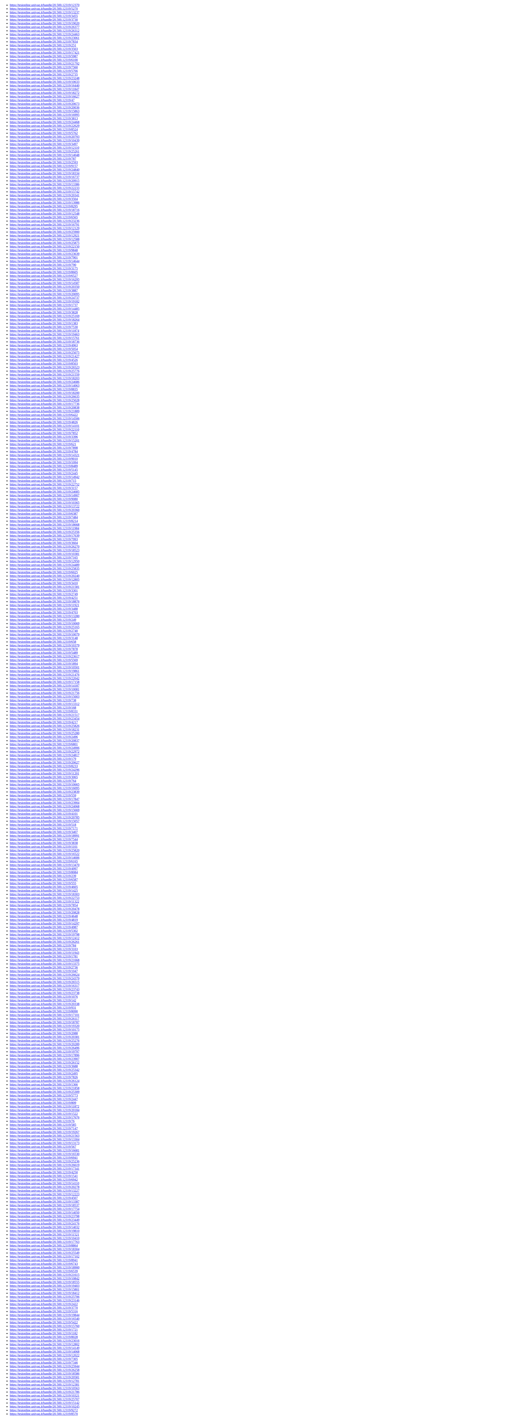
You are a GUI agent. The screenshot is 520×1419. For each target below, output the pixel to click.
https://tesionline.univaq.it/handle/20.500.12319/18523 (44, 550)
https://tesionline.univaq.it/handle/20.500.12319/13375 (44, 963)
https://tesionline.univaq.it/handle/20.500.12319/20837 (44, 740)
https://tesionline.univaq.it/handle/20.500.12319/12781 (44, 1381)
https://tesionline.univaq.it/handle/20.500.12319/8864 (44, 1245)
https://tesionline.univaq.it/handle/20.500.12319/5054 (44, 349)
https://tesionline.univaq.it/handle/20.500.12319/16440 (44, 85)
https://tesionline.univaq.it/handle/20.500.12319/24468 (44, 122)
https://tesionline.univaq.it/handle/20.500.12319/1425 (44, 890)
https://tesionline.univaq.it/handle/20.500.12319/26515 (44, 982)
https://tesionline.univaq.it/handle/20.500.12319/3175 (44, 268)
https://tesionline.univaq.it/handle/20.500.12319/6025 (44, 572)
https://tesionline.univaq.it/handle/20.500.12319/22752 (44, 484)
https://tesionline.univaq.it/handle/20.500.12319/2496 (44, 737)
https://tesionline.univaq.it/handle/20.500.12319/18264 (44, 319)
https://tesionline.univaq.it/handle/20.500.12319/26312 (44, 30)
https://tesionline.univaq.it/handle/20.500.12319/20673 (44, 104)
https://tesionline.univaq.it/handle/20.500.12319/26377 (44, 27)
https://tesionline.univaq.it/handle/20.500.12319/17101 (44, 1015)
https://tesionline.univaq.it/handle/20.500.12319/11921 (44, 605)
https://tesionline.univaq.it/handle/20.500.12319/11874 (44, 330)
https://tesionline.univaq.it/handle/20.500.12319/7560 (44, 67)
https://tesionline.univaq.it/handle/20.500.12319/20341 (44, 195)
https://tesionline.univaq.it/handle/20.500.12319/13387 (44, 1201)
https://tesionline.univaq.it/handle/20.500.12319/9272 (44, 1410)
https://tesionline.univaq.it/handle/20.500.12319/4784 (44, 451)
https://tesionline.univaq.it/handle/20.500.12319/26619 (44, 1165)
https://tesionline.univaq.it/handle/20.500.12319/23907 (44, 1059)
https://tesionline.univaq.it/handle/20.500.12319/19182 (44, 301)
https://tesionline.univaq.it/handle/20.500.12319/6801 (44, 744)
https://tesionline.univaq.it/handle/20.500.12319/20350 (44, 286)
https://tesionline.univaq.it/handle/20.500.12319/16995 (44, 114)
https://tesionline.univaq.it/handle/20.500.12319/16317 (44, 985)
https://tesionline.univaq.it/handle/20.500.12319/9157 (44, 166)
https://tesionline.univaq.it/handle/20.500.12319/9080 (44, 499)
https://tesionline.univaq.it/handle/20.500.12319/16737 (44, 177)
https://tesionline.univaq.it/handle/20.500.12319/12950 (44, 561)
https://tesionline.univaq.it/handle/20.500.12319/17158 (44, 682)
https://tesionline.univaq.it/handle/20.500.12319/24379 (44, 978)
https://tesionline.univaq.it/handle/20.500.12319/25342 (44, 1070)
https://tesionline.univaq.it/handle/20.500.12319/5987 (44, 56)
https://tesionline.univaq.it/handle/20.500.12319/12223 (44, 1194)
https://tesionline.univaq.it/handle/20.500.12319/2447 (44, 1099)
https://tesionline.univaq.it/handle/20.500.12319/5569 (44, 660)
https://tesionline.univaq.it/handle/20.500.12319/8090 (44, 1011)
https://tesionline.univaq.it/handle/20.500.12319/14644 (44, 261)
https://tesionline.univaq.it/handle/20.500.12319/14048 (44, 155)
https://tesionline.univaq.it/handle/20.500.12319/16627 (44, 96)
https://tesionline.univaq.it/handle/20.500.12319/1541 (44, 1176)
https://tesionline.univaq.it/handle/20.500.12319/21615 (44, 1274)
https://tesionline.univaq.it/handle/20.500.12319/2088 (44, 1033)
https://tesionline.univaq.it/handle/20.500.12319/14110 (44, 1183)
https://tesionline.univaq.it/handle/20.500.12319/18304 (44, 1249)
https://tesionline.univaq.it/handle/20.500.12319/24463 (44, 34)
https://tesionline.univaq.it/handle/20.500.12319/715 (43, 480)
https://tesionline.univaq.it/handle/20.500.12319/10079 (44, 634)
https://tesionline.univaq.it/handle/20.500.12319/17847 (44, 799)
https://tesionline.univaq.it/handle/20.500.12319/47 (42, 100)
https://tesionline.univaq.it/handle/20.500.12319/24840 (44, 169)
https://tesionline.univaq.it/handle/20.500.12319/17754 (44, 1209)
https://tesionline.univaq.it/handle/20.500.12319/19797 (44, 1051)
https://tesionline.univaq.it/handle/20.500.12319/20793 (44, 136)
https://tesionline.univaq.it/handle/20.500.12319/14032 (44, 1227)
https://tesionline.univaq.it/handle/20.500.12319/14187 (44, 685)
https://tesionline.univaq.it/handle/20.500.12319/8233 (44, 766)
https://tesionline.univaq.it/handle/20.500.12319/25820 (44, 850)
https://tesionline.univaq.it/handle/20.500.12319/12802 (44, 1344)
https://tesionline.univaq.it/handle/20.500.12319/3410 (44, 583)
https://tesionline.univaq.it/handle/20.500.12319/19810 (44, 1231)
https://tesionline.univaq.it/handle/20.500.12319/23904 (44, 802)
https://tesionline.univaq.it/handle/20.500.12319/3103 (44, 949)
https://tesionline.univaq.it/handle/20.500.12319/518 (43, 824)
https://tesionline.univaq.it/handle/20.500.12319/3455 (44, 16)
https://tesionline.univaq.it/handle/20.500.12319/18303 (44, 894)
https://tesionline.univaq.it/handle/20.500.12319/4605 (44, 887)
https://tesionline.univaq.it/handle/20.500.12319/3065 (44, 777)
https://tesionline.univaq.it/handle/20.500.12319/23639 (44, 254)
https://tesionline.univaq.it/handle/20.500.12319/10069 (44, 623)
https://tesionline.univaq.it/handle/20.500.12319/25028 (44, 400)
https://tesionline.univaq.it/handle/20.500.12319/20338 (44, 1004)
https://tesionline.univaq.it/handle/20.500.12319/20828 (44, 912)
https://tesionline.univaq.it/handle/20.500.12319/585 (43, 1124)
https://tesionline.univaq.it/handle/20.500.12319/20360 (44, 510)
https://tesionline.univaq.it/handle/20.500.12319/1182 (44, 1333)
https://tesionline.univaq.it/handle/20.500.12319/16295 (44, 279)
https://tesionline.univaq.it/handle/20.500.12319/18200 (44, 393)
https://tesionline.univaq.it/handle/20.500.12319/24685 (44, 491)
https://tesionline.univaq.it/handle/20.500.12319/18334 (44, 173)
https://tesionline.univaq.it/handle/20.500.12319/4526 (44, 360)
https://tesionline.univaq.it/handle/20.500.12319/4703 (44, 612)
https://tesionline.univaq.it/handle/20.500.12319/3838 (44, 843)
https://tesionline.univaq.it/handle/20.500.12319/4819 (44, 920)
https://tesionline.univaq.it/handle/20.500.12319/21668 (44, 960)
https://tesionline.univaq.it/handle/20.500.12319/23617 (44, 656)
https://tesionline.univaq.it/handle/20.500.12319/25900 (44, 232)
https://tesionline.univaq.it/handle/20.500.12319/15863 (44, 111)
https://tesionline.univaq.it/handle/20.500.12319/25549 (44, 1253)
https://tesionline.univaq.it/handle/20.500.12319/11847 (44, 89)
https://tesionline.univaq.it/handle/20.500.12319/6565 (44, 217)
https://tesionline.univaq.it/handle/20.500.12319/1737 (44, 305)
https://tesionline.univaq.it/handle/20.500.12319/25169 (44, 316)
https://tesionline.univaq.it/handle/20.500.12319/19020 (44, 23)
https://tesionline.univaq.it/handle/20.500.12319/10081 (44, 689)
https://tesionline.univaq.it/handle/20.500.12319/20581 (44, 1377)
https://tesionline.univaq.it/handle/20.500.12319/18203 (44, 378)
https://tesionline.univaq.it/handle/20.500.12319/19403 (44, 1285)
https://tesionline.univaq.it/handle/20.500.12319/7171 (44, 828)
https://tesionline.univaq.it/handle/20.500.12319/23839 (44, 791)
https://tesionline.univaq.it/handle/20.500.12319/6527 (44, 275)
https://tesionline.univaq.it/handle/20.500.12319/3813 (44, 118)
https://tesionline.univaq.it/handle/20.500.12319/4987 (44, 927)
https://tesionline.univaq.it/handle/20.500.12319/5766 (44, 71)
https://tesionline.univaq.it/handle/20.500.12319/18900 (44, 1267)
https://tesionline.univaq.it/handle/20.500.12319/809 (43, 1103)
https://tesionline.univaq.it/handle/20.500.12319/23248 (44, 78)
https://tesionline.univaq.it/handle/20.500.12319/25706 (44, 1296)
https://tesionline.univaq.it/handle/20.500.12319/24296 (44, 770)
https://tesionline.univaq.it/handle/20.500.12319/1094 (44, 462)
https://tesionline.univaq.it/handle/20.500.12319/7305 (44, 1359)
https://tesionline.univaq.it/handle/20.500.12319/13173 (44, 1143)
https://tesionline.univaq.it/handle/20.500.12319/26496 (44, 1048)
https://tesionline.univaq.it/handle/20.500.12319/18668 (44, 524)
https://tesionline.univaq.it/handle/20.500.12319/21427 (44, 356)
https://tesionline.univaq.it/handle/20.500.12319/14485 (44, 308)
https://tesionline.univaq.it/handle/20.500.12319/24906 (44, 748)
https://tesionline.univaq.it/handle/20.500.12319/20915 (44, 180)
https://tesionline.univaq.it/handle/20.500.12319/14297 (44, 923)
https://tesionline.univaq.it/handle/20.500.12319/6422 (44, 415)
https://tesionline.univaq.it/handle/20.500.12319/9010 (44, 458)
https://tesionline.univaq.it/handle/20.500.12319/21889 (44, 411)
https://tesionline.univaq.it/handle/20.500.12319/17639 (44, 535)
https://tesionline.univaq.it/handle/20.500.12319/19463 (44, 334)
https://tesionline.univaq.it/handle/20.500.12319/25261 (44, 151)
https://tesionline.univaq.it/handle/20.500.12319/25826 (44, 726)
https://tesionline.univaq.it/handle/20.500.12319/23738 (44, 993)
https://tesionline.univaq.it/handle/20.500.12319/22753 (44, 898)
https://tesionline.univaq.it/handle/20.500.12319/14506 (44, 418)
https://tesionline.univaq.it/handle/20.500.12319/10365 (44, 502)
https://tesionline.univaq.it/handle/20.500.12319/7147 (44, 1128)
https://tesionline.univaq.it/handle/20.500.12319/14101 (44, 426)
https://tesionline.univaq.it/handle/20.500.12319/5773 (44, 1095)
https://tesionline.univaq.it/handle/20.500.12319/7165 (44, 557)
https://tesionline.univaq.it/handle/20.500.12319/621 (43, 444)
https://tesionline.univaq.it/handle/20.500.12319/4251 (44, 598)
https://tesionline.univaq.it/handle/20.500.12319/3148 (44, 638)
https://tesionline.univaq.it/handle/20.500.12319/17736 (44, 404)
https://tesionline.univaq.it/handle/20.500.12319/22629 (44, 125)
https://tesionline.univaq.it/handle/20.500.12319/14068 (44, 1351)
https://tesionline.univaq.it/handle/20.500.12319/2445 (44, 473)
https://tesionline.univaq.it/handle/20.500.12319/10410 (44, 1238)
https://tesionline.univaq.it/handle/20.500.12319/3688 (44, 1066)
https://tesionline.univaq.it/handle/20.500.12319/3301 (44, 590)
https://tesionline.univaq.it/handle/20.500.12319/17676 (44, 1117)
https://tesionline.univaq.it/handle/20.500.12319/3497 (44, 144)
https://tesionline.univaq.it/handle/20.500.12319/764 (43, 780)
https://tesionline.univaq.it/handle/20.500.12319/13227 (44, 1190)
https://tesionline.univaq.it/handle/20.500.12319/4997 (44, 868)
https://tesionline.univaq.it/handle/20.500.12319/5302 (44, 931)
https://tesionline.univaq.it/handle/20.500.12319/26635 (44, 396)
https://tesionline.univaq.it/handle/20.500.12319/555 (43, 883)
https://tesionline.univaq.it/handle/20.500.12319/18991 (44, 835)
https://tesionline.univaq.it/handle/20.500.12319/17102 (44, 1256)
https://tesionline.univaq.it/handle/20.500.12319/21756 (44, 693)
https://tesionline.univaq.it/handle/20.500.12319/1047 (44, 971)
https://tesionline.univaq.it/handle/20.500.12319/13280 (44, 616)
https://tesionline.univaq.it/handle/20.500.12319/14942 (44, 477)
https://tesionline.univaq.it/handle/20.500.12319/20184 (44, 1110)
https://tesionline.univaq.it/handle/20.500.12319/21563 (44, 1135)
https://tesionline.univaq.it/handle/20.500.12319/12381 (44, 1384)
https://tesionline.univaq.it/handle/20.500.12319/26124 (44, 1081)
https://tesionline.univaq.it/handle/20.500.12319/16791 (44, 224)
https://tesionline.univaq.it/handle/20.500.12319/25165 (44, 627)
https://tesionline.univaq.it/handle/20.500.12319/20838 (44, 407)
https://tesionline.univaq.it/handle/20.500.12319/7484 (44, 517)
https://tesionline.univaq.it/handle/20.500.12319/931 (43, 1007)
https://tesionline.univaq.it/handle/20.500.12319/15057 (44, 821)
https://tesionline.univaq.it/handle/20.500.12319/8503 (44, 363)
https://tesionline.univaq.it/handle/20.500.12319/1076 (44, 996)
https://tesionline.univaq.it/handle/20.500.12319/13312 (44, 704)
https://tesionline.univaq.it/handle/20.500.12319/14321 (44, 455)
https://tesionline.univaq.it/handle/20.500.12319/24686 (44, 382)
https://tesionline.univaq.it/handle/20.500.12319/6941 (44, 1157)
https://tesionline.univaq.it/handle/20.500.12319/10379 (44, 645)
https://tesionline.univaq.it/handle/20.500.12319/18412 (44, 1293)
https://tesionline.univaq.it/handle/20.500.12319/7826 (44, 1077)
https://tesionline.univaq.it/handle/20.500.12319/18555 (44, 1282)
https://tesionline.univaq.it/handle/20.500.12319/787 (43, 158)
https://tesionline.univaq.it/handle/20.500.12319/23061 (44, 38)
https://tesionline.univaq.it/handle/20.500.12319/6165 (44, 861)
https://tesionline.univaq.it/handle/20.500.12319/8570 (44, 1414)
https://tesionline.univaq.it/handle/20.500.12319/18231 (44, 729)
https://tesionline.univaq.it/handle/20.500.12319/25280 (44, 733)
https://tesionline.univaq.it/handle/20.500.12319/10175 (44, 1029)
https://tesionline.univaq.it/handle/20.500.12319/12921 (44, 235)
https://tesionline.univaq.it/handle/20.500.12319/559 (43, 795)
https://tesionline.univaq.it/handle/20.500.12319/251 (43, 45)
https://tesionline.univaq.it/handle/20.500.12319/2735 (44, 74)
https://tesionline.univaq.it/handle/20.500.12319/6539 (44, 1271)
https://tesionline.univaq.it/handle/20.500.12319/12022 (44, 1355)
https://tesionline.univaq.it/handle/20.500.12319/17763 (44, 1242)
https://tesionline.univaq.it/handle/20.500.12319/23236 (44, 221)
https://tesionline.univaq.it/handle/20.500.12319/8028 (44, 1337)
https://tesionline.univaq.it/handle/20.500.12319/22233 (44, 188)
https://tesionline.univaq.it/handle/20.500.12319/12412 (44, 938)
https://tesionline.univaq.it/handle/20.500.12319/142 (43, 1000)
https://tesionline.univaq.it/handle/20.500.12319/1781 (44, 956)
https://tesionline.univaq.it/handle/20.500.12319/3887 (44, 290)
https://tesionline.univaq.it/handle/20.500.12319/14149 (44, 1348)
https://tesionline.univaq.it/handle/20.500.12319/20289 (44, 1044)
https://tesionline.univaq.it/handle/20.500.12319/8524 (44, 129)
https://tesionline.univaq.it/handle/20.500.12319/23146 (44, 1300)
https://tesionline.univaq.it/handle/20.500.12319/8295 (44, 206)
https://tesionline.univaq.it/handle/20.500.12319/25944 (44, 1366)
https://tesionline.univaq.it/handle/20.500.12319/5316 (44, 1311)
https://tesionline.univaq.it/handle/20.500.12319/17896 (44, 1055)
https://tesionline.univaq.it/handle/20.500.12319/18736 (44, 341)
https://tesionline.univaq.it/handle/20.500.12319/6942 (44, 1179)
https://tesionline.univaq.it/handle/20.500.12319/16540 (44, 1318)
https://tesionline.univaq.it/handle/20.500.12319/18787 (44, 1022)
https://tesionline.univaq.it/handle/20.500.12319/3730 (44, 19)
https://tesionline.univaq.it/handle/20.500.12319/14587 (44, 283)
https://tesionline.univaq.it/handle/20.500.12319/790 (43, 265)
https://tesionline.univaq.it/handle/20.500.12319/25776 (44, 371)
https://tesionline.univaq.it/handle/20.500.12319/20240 (44, 576)
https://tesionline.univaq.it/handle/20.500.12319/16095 (44, 788)
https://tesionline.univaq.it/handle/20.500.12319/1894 (44, 663)
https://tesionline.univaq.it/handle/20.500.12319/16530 (44, 1154)
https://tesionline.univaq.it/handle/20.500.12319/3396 (44, 437)
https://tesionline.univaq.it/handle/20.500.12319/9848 (44, 250)
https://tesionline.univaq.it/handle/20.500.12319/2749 (44, 594)
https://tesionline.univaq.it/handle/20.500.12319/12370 (44, 5)
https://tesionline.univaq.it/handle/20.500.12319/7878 (44, 649)
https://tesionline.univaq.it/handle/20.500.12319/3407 (44, 832)
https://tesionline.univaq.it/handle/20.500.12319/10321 (44, 1395)
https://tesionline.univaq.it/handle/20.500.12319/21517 (44, 715)
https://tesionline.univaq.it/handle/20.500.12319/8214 (44, 521)
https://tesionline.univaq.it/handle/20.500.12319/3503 (44, 49)
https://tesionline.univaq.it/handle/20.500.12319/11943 (44, 952)
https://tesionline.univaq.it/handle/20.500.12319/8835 (44, 389)
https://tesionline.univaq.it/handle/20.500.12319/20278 (44, 1187)
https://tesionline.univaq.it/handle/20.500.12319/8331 (44, 711)
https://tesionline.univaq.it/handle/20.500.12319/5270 (44, 8)
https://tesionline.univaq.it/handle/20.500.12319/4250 (44, 1172)
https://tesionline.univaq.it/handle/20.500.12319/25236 (44, 1161)
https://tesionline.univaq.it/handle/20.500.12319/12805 (44, 579)
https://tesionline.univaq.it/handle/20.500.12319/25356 (44, 532)
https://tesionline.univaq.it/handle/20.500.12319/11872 (44, 1106)
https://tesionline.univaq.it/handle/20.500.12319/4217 (44, 722)
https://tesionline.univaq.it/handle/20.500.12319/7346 (44, 1362)
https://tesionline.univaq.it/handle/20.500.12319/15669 (44, 810)
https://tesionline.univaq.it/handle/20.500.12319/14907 (44, 495)
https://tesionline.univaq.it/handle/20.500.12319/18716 (44, 210)
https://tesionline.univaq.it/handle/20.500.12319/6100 (44, 60)
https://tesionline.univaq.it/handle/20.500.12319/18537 (44, 1205)
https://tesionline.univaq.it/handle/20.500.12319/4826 (44, 422)
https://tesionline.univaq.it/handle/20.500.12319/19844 (44, 1315)
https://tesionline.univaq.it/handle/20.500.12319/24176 (44, 1223)
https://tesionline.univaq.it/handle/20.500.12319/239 (43, 876)
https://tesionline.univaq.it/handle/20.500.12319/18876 (44, 601)
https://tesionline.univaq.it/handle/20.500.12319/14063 (44, 385)
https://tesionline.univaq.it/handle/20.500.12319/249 (43, 619)
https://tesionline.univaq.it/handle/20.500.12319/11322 (44, 901)
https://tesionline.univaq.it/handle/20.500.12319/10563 (44, 1388)
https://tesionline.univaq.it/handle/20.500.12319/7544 (44, 839)
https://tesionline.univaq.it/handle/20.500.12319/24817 (44, 755)
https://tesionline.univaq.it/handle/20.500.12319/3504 (44, 199)
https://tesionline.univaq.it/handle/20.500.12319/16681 (44, 1150)
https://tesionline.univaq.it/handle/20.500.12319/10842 (44, 1278)
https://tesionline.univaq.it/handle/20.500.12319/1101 (44, 846)
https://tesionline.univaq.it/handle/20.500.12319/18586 (44, 1373)
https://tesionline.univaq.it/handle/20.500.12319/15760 (44, 1326)
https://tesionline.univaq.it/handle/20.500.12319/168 (43, 707)
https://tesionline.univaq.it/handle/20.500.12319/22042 (44, 678)
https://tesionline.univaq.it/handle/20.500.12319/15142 (44, 1403)
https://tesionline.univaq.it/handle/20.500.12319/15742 (44, 191)
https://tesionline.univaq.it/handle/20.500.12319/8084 (44, 872)
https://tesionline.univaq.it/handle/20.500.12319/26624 (44, 974)
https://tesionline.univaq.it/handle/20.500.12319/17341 (44, 1168)
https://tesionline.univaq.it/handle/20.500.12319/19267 (44, 1132)
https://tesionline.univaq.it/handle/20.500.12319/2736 (44, 967)
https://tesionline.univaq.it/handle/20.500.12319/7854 (44, 905)
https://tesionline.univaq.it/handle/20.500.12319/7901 (44, 257)
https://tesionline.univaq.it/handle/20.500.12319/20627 (44, 762)
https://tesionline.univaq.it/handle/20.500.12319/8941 (44, 1260)
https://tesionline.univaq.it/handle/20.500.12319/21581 (44, 587)
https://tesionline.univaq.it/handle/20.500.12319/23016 (44, 1340)
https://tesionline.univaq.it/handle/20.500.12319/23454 (44, 718)
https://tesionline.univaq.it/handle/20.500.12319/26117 (44, 1018)
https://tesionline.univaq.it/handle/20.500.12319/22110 (44, 429)
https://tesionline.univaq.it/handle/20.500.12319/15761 (44, 338)
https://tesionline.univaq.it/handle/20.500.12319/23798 (44, 1216)
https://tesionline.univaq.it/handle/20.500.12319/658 (43, 641)
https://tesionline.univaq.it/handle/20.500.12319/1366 (44, 1084)
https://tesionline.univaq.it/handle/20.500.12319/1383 (44, 323)
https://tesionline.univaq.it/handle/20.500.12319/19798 (44, 934)
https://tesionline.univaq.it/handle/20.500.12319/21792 (44, 63)
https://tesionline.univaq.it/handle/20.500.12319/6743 (44, 1264)
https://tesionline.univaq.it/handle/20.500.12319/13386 (44, 184)
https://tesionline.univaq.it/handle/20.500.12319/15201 (44, 440)
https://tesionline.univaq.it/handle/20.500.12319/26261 (44, 941)
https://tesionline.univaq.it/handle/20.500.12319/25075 (44, 352)
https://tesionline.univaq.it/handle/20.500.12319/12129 (44, 228)
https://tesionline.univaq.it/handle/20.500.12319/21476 (44, 674)
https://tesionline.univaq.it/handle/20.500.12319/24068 (44, 806)
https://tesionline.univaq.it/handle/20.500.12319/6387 (44, 513)
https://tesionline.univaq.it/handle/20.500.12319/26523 (44, 367)
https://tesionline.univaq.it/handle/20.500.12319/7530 (44, 327)
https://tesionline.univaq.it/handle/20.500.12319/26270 (44, 546)
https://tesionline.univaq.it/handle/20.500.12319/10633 (44, 82)
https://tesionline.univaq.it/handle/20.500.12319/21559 (44, 374)
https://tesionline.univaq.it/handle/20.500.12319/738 (43, 700)
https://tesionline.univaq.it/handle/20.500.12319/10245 (44, 1406)
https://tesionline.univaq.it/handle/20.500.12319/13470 (44, 865)
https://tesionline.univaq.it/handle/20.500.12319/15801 (44, 1289)
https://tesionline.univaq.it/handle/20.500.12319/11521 (44, 1234)
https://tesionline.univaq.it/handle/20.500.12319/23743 (44, 989)
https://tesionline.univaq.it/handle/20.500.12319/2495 (44, 1073)
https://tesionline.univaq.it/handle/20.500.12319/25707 (44, 1399)
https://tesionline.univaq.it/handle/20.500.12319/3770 (44, 1307)
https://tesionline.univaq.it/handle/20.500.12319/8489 (44, 466)
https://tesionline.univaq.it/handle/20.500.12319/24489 (44, 565)
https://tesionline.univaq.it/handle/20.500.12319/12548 (44, 213)
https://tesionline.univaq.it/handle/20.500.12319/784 (43, 945)
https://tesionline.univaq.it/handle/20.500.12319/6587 (44, 879)
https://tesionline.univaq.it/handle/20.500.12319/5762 (44, 133)
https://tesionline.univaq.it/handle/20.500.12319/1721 (44, 1329)
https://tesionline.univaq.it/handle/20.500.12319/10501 (44, 667)
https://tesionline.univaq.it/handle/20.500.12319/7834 (44, 41)
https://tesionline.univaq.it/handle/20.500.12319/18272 (44, 93)
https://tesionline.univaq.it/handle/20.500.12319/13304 (44, 1139)
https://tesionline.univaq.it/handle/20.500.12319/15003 (44, 696)
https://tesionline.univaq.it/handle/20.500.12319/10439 (44, 140)
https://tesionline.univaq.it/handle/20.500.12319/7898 (44, 447)
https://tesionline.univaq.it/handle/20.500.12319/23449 (44, 1220)
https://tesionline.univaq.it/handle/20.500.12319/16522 (44, 854)
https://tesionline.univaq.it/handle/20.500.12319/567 (43, 1146)
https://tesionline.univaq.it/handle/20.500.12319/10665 (44, 784)
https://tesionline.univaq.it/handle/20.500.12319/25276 (44, 1040)
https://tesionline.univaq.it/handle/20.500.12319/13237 (44, 12)
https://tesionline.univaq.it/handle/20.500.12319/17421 (44, 52)
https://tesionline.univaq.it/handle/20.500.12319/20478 (44, 909)
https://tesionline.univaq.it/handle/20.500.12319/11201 (44, 773)
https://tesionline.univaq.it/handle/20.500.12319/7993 (44, 539)
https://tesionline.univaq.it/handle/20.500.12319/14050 (44, 1212)
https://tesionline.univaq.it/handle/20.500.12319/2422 (44, 1304)
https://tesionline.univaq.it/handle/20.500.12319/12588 (44, 239)
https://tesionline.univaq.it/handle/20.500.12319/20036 (44, 107)
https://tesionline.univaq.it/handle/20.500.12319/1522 (44, 1113)
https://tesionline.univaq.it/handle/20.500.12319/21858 (44, 1088)
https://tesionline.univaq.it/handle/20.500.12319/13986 (44, 202)
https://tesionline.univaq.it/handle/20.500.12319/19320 (44, 1026)
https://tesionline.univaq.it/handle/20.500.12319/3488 (44, 608)
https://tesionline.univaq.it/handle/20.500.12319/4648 (44, 916)
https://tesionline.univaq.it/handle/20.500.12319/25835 (44, 568)
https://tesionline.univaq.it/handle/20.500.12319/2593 (44, 162)
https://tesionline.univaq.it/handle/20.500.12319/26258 (44, 1370)
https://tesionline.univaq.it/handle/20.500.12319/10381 (44, 554)
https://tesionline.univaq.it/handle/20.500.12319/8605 (44, 272)
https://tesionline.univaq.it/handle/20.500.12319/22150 (44, 246)
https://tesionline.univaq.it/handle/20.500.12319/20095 (44, 294)
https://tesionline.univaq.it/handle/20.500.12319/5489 (44, 652)
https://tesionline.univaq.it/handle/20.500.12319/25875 (44, 243)
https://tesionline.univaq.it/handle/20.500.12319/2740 (44, 630)
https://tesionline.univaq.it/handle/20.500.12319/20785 (44, 817)
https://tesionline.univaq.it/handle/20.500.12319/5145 (44, 469)
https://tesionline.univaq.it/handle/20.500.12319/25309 (44, 1092)
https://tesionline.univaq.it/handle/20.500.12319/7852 (44, 433)
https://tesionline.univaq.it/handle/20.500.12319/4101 (44, 813)
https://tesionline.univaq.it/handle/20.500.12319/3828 (44, 312)
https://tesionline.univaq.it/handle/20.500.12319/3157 (44, 488)
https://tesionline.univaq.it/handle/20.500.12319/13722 (44, 506)
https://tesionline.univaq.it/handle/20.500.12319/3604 (44, 543)
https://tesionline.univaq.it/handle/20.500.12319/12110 (44, 147)
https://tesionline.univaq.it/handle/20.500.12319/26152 (44, 1062)
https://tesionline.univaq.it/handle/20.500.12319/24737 (44, 297)
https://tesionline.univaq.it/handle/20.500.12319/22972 (44, 751)
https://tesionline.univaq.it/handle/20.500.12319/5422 (44, 1322)
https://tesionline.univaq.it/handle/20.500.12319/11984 (44, 528)
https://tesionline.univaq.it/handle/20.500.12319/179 (43, 759)
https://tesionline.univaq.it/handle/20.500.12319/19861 (44, 671)
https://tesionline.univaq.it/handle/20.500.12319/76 (42, 1121)
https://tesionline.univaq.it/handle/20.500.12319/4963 (44, 345)
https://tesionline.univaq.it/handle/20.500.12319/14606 (44, 857)
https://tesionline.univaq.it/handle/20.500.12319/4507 (44, 1198)
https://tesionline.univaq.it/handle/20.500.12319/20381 (44, 1037)
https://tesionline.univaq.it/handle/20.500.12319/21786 (44, 1392)
